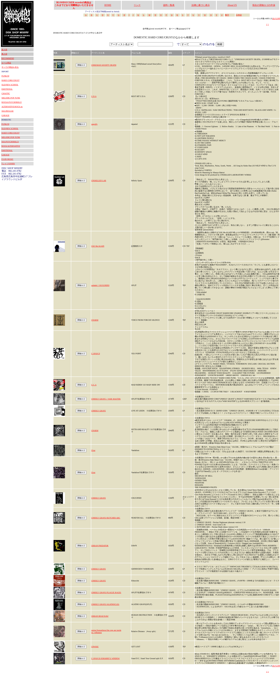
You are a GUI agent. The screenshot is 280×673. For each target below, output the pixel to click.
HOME (107, 5)
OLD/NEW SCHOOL (10, 85)
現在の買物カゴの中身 (263, 5)
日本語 (239, 15)
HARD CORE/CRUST (10, 80)
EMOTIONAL (7, 89)
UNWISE (94, 647)
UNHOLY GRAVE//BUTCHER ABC (105, 518)
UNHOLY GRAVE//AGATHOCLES (105, 604)
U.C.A (93, 385)
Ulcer (93, 450)
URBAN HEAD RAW (99, 616)
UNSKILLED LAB (98, 180)
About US (232, 5)
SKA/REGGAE (8, 111)
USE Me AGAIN (97, 246)
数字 (227, 15)
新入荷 (4, 50)
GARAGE (5, 115)
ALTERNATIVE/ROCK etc (12, 107)
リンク (137, 5)
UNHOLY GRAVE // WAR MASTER (106, 399)
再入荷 (4, 54)
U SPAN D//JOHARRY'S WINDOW (105, 658)
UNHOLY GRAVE (98, 411)
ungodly (94, 124)
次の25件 (276, 19)
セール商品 (6, 63)
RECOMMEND (8, 58)
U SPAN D (95, 354)
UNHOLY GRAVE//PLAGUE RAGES (106, 592)
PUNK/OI (5, 76)
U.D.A (93, 96)
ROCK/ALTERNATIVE (11, 146)
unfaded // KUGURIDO (100, 285)
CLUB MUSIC (7, 159)
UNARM (94, 320)
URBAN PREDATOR (99, 546)
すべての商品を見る (10, 67)
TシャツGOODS (8, 164)
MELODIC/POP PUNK (11, 98)
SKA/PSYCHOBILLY (10, 142)
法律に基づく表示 (200, 5)
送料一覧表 (168, 5)
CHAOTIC (6, 93)
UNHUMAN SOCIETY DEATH (103, 65)
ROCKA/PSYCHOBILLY (12, 102)
